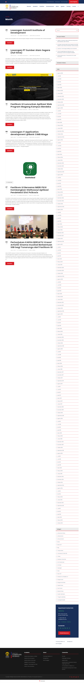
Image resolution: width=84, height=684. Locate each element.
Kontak (74, 6)
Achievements (60, 536)
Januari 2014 (59, 499)
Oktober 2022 (60, 203)
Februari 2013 (60, 520)
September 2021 (60, 241)
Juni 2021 (59, 250)
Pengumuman (60, 579)
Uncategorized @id (61, 599)
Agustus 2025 (60, 108)
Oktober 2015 (60, 447)
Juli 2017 (59, 386)
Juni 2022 (59, 215)
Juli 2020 (59, 282)
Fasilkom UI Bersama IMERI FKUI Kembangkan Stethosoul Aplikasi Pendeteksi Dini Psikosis (30, 190)
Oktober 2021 (60, 238)
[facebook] (58, 628)
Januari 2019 (59, 334)
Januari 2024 (60, 160)
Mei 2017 (59, 392)
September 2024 (60, 137)
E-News (34, 109)
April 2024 (59, 151)
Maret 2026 (59, 87)
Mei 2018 (59, 357)
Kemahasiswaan (50, 6)
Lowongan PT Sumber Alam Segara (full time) (30, 51)
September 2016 (60, 415)
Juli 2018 (59, 351)
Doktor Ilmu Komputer (29, 666)
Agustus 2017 (60, 383)
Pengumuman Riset (61, 582)
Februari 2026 (60, 90)
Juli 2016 (59, 421)
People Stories (60, 585)
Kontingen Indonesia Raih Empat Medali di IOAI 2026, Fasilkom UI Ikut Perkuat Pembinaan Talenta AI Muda (67, 45)
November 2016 (60, 409)
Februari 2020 (60, 296)
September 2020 (60, 276)
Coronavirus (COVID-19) (62, 553)
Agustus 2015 (60, 453)
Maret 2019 (59, 328)
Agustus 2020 (60, 279)
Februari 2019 (60, 331)
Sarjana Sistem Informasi (29, 660)
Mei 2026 (59, 81)
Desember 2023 (60, 163)
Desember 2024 (60, 131)
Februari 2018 (60, 366)
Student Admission (61, 594)
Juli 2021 (59, 247)
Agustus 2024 (60, 139)
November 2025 (60, 99)
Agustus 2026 (60, 73)
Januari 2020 (60, 299)
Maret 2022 (59, 224)
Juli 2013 (59, 508)
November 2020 (60, 270)
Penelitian (42, 6)
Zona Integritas (73, 1)
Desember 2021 (60, 232)
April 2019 (59, 325)
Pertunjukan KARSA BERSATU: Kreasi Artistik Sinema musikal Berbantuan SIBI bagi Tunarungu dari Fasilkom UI (32, 245)
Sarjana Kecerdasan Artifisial (30, 656)
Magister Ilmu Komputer (29, 662)
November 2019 (60, 305)
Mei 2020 (59, 287)
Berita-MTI (59, 544)
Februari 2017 (60, 401)
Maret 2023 (59, 189)
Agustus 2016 (60, 418)
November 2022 (60, 200)
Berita (57, 6)
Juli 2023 (59, 177)
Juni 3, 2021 (13, 250)
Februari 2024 (60, 157)
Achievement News (61, 533)
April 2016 (59, 430)
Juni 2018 (59, 354)
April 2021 (59, 256)
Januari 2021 (59, 264)
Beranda (29, 6)
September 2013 (60, 505)
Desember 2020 (60, 267)
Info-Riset (59, 565)
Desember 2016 (60, 406)
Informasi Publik (64, 1)
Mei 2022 (59, 218)
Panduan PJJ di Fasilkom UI (62, 576)
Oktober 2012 (60, 523)
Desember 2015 (60, 441)
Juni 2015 (59, 459)
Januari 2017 (59, 404)
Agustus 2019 (60, 314)
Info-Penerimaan (60, 562)
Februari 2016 (60, 435)
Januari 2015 (59, 473)
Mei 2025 (59, 116)
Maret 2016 (59, 433)
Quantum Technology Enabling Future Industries (67, 48)
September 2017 (60, 380)
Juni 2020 (59, 285)
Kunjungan (59, 568)
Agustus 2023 (60, 174)
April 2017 (59, 395)
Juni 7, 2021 (13, 195)
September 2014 (60, 485)
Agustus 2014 (60, 488)
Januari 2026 (60, 93)
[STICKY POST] (29, 170)
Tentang (68, 6)
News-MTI (59, 573)
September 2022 (60, 206)
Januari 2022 (59, 229)
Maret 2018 (59, 363)
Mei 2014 (59, 494)
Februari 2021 (60, 261)
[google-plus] (60, 628)
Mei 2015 (59, 462)
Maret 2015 (59, 467)
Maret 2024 (59, 154)
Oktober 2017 (60, 377)
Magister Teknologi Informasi (30, 664)
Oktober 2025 (60, 102)
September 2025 (60, 105)
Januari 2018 (59, 369)
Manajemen (69, 641)
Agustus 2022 (60, 209)
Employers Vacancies (35, 35)
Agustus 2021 (60, 244)
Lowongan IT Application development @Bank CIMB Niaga (29, 133)
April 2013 (59, 514)
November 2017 (60, 375)
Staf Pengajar (59, 643)
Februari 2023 (60, 192)
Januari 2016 (59, 438)
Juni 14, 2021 (13, 109)
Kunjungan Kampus (66, 658)
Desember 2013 (60, 502)
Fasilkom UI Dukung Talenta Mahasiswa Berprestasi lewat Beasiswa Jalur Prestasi (67, 41)
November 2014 (60, 479)
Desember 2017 (60, 372)
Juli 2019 (59, 317)
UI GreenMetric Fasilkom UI (68, 665)
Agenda (62, 6)
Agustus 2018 (60, 348)
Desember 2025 (60, 96)
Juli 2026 (59, 76)
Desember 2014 (60, 476)
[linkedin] (71, 677)
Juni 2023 (59, 180)
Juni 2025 (59, 113)
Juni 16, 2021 (13, 55)
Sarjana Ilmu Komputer (29, 658)
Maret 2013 (59, 517)
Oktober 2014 (60, 482)
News (37, 109)
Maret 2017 (59, 398)
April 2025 (59, 119)
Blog (58, 547)
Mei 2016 (59, 427)
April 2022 (59, 221)
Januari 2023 (59, 195)
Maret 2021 (59, 258)
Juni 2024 (59, 145)
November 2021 (60, 235)
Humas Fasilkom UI (23, 35)
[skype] (65, 628)
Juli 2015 (59, 456)
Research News (60, 591)
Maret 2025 (59, 122)
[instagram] (69, 628)
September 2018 (60, 346)
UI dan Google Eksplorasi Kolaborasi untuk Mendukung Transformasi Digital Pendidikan (66, 52)
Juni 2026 (59, 79)
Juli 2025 (59, 110)
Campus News (60, 550)
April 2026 (59, 84)
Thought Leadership (61, 597)
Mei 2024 (59, 148)
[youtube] (76, 677)
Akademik (35, 6)
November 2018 (60, 340)
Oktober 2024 (60, 134)
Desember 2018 (60, 337)
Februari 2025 (60, 125)
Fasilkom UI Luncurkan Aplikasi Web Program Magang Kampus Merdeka (31, 105)
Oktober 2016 (60, 412)
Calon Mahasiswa (50, 1)
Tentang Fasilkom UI (60, 641)
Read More (9, 42)
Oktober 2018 (60, 343)
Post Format (59, 588)
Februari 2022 (60, 227)
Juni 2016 (59, 424)
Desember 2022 (60, 198)
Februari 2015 (60, 470)
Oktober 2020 (60, 273)
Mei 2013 (59, 511)
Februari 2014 (60, 496)
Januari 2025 (59, 128)
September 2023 (60, 171)
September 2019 (60, 311)
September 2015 (60, 450)
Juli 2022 (59, 212)
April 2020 (59, 290)
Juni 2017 (59, 389)
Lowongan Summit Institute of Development (28, 31)
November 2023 (60, 166)
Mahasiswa (57, 1)
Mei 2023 (59, 183)
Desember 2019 (60, 302)
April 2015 (59, 465)
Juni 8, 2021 (13, 137)
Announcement (60, 539)
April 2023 (59, 186)
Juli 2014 (59, 491)
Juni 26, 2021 (13, 35)
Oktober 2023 (60, 168)
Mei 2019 (59, 322)
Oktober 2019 (60, 308)
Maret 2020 (59, 293)
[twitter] (67, 628)
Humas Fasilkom (23, 109)
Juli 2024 (59, 142)
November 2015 (60, 444)
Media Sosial (64, 660)
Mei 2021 (59, 253)
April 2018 (59, 360)
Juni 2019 (59, 319)
